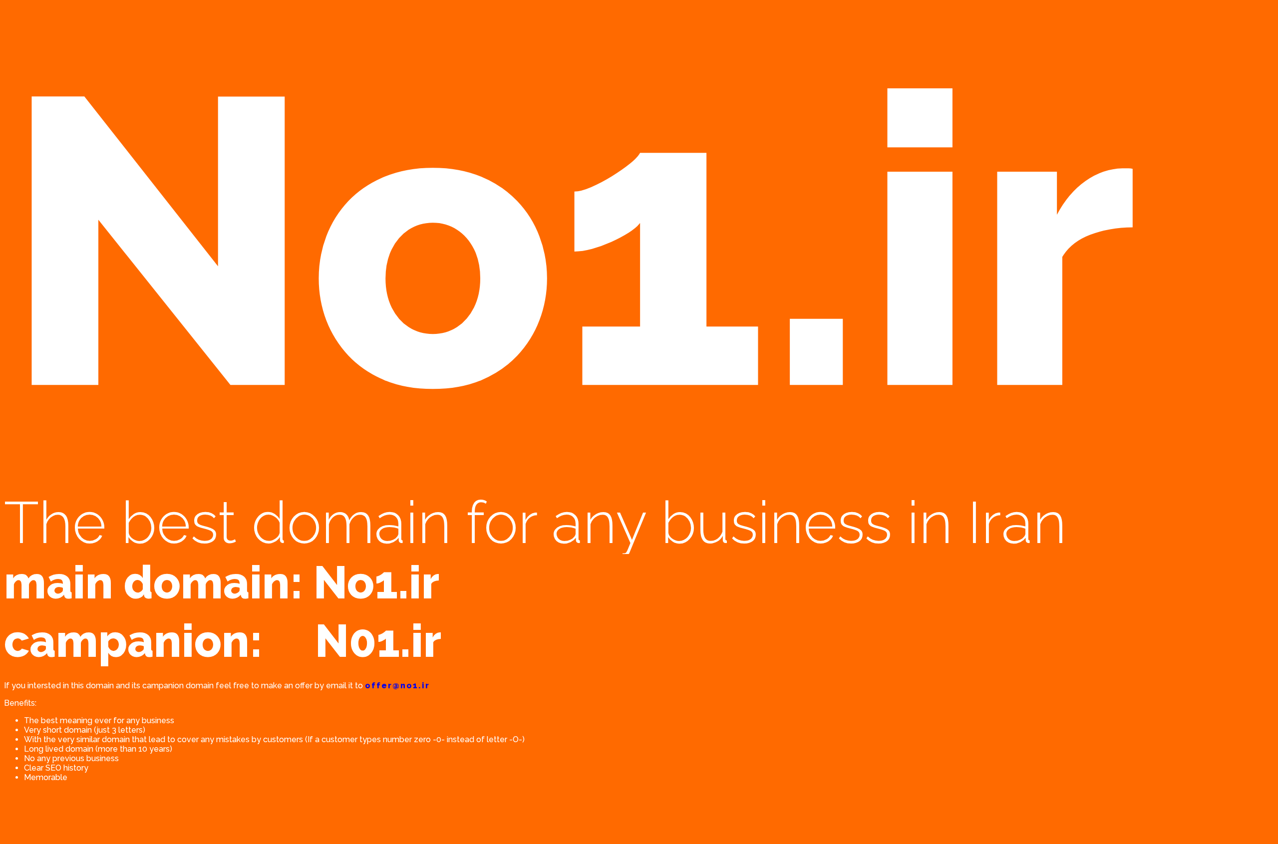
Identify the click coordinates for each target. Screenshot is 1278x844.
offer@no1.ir (397, 685)
